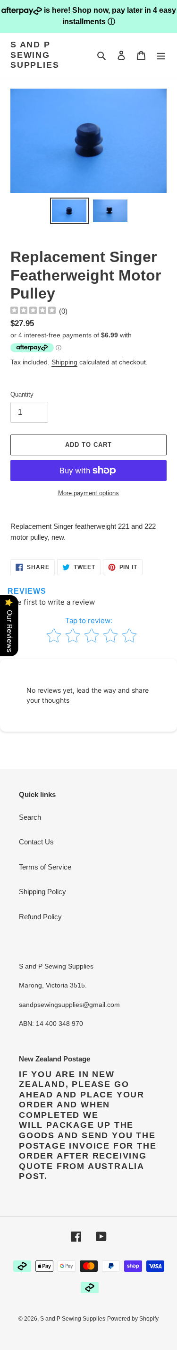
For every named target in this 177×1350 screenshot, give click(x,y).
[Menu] (161, 55)
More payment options (88, 493)
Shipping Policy (42, 892)
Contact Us (36, 842)
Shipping (64, 362)
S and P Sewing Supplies (34, 55)
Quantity (22, 394)
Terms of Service (45, 867)
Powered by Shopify (133, 1318)
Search (30, 817)
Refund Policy (40, 917)
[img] (33, 312)
